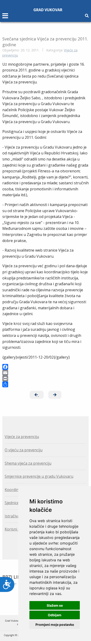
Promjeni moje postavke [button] (54, 625)
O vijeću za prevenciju (23, 449)
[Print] (45, 378)
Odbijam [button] (54, 615)
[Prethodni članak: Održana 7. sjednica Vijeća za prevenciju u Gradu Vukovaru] (37, 395)
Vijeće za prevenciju (22, 436)
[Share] (45, 384)
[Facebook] (45, 367)
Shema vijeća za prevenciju (28, 463)
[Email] (45, 373)
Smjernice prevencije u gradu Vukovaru (39, 476)
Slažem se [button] (55, 605)
